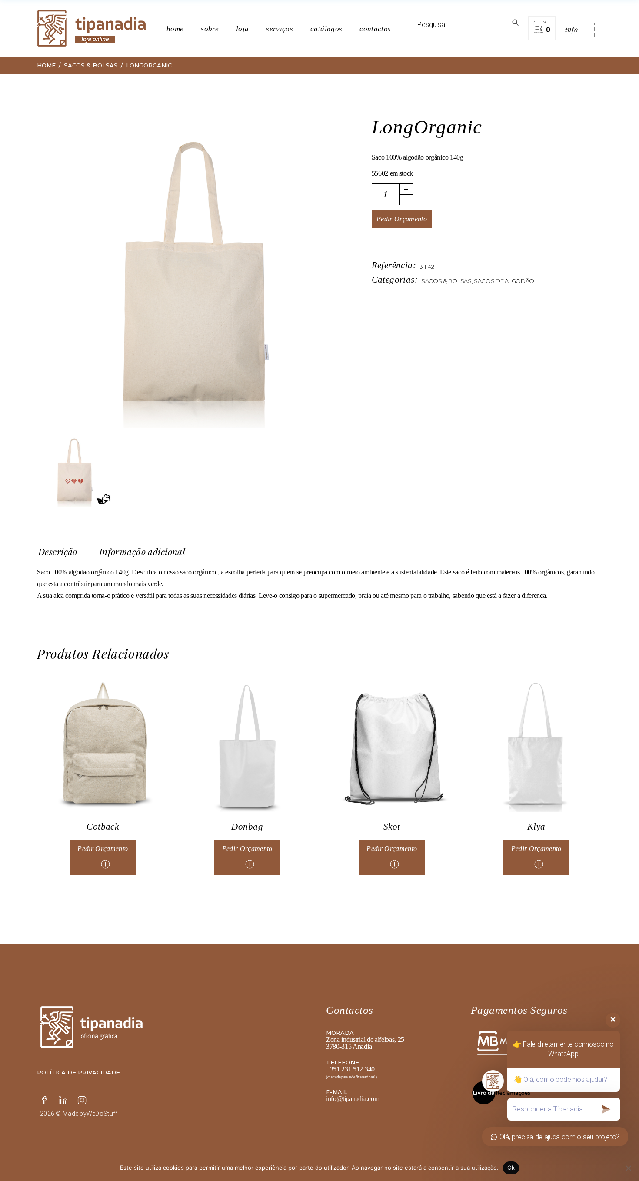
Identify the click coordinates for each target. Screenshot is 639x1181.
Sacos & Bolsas (446, 280)
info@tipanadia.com (352, 1098)
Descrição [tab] (57, 551)
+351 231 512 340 (350, 1069)
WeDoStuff (102, 1113)
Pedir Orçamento (401, 219)
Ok (511, 1167)
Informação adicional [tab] (142, 551)
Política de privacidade (78, 1072)
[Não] (628, 1168)
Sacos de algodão (504, 280)
